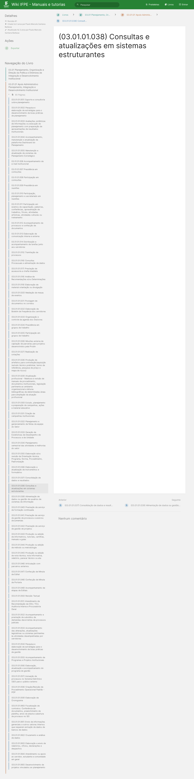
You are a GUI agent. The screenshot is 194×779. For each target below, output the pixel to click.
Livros (171, 4)
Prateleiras (154, 4)
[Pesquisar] (78, 4)
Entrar (185, 4)
